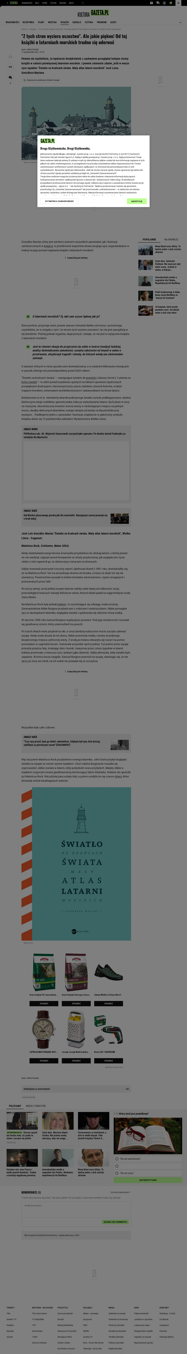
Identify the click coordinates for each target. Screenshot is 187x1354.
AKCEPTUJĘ (136, 201)
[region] (93, 171)
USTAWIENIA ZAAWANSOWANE (59, 201)
